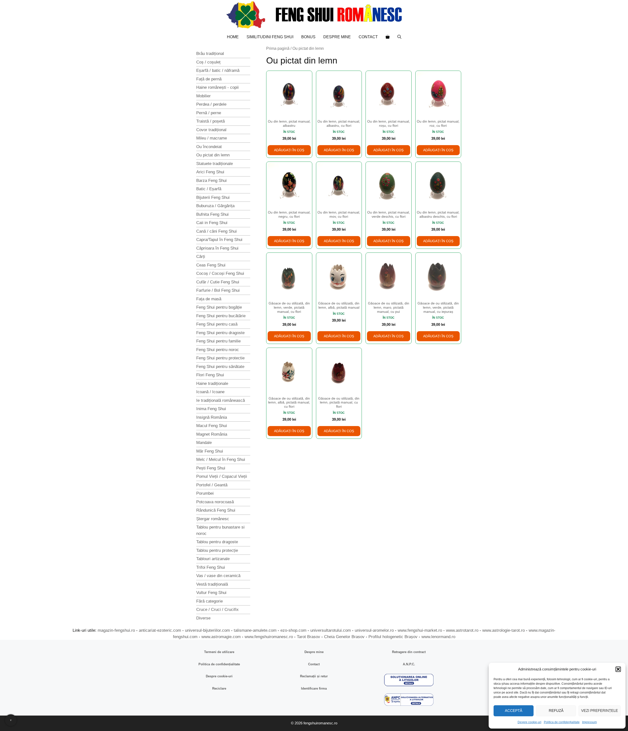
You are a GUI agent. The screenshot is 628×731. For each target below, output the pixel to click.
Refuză (556, 710)
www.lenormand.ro (438, 636)
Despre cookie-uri (529, 722)
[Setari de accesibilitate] (11, 720)
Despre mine (337, 37)
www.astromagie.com (221, 636)
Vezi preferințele (599, 710)
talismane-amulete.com (255, 630)
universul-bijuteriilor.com (207, 630)
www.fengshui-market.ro (420, 630)
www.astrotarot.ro (462, 630)
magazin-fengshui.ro (116, 630)
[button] (618, 669)
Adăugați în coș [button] (289, 150)
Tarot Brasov (308, 636)
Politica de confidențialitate (562, 722)
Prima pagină (277, 48)
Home (233, 37)
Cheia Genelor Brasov (344, 636)
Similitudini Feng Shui (270, 37)
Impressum (589, 722)
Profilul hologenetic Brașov (393, 636)
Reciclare (219, 688)
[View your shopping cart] (387, 37)
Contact (368, 37)
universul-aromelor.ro (374, 630)
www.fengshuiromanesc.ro (269, 636)
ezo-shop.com (293, 630)
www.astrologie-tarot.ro (503, 630)
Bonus (308, 37)
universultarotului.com (330, 630)
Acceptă (513, 710)
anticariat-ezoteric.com (160, 630)
